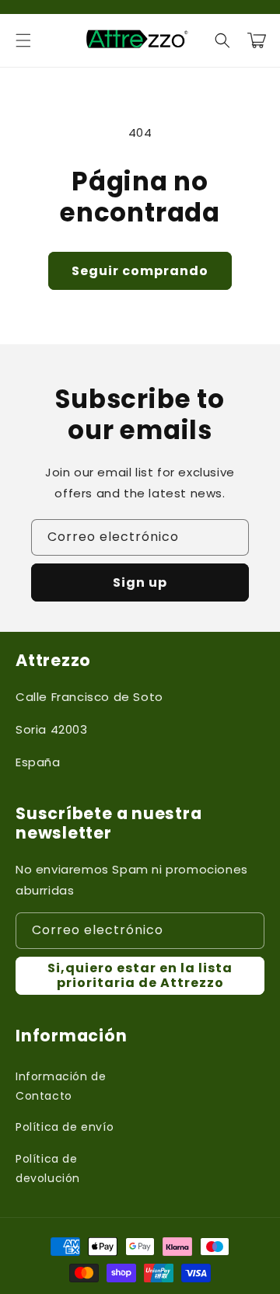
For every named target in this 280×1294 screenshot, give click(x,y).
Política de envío (65, 1127)
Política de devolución (48, 1168)
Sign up (140, 582)
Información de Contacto (61, 1086)
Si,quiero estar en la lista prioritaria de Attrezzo (140, 975)
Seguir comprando (140, 271)
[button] (23, 40)
